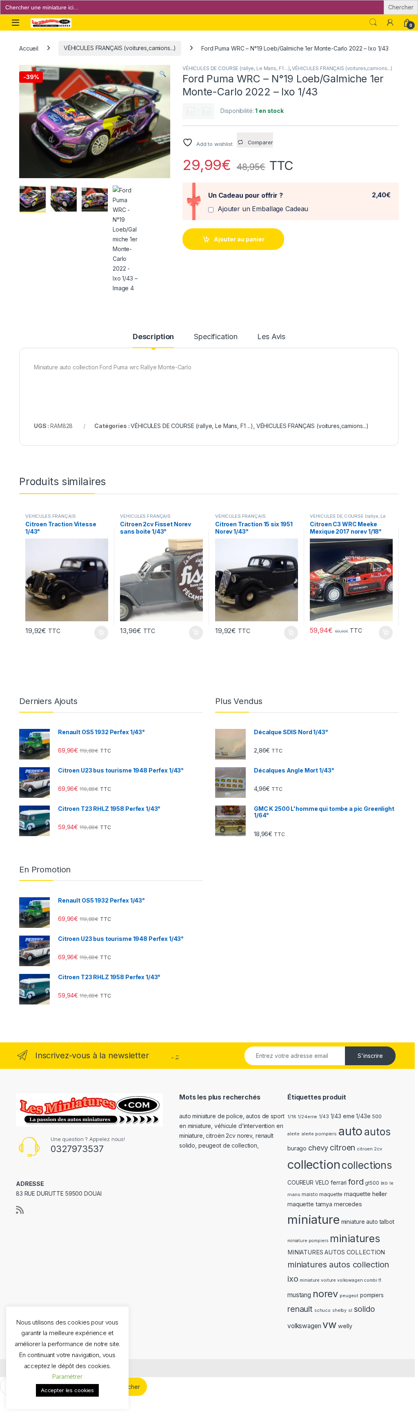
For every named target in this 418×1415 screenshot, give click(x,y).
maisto (310, 1194)
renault (300, 1309)
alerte (293, 1134)
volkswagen (304, 1326)
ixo (384, 1183)
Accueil (28, 47)
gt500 (372, 1183)
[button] (162, 74)
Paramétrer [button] (67, 1376)
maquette (330, 1194)
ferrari (339, 1182)
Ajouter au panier (239, 239)
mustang (299, 1295)
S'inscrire (370, 1055)
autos (377, 1132)
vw (329, 1324)
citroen (342, 1147)
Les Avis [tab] (271, 337)
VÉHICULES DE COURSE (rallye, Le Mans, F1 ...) (236, 68)
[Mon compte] (390, 22)
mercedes (348, 1204)
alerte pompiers (319, 1134)
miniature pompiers (307, 1240)
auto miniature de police (211, 1116)
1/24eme (307, 1116)
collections (366, 1165)
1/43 (324, 1116)
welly (345, 1325)
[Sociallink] (20, 1209)
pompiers (372, 1295)
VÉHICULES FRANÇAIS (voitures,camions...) (120, 47)
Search (373, 22)
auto (350, 1131)
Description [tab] (153, 337)
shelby (339, 1310)
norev (325, 1294)
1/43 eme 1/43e (351, 1116)
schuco (322, 1310)
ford (355, 1182)
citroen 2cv (369, 1149)
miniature (313, 1219)
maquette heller (365, 1194)
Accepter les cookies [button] (67, 1390)
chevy (318, 1147)
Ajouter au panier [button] (98, 633)
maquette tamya (309, 1204)
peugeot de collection (227, 1145)
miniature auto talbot (367, 1221)
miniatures (355, 1238)
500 (377, 1116)
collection (313, 1164)
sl (350, 1310)
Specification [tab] (215, 337)
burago (297, 1148)
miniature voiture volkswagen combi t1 (340, 1280)
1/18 (291, 1116)
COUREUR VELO (308, 1182)
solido (364, 1309)
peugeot (349, 1295)
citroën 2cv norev (229, 1135)
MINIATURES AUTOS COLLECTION (336, 1252)
